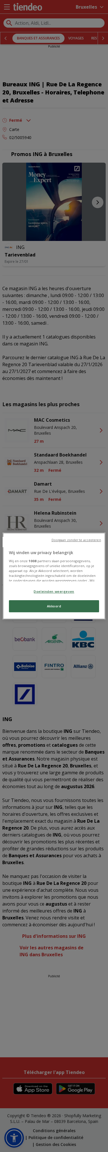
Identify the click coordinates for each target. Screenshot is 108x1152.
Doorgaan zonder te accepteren (76, 540)
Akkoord (54, 606)
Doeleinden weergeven (54, 591)
